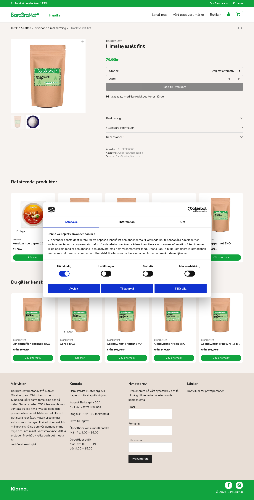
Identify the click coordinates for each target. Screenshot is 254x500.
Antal (112, 79)
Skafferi (26, 28)
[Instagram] (239, 485)
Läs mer (33, 257)
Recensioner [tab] (115, 136)
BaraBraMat (114, 41)
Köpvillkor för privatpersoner (205, 391)
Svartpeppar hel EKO (216, 243)
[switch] (106, 274)
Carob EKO (67, 344)
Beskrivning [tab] (113, 118)
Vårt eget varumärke (188, 14)
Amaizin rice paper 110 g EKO (34, 243)
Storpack (135, 156)
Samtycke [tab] (71, 221)
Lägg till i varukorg (174, 87)
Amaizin (17, 239)
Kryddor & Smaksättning (50, 28)
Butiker (215, 14)
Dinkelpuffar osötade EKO (31, 344)
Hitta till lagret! (79, 421)
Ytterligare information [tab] (120, 128)
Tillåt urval (127, 288)
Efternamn (135, 440)
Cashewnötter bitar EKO (124, 344)
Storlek (114, 71)
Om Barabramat (219, 3)
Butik (14, 28)
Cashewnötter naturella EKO (221, 344)
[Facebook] (228, 485)
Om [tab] (182, 221)
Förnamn (134, 424)
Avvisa (73, 288)
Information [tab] (127, 221)
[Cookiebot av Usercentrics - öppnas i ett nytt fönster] (190, 209)
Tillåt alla (180, 288)
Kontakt (238, 3)
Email (132, 407)
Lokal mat (159, 14)
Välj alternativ (221, 257)
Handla (54, 15)
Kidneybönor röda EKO (170, 344)
